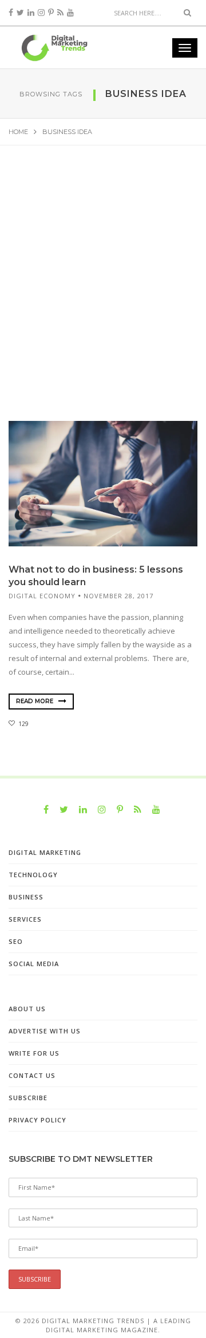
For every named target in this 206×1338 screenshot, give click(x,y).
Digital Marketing (45, 852)
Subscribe (28, 1097)
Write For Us (34, 1053)
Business (26, 897)
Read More (35, 701)
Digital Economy (42, 595)
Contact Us (32, 1075)
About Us (27, 1008)
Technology (33, 874)
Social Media (34, 963)
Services (25, 919)
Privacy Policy (37, 1120)
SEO (16, 941)
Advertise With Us (45, 1031)
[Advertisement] (103, 293)
